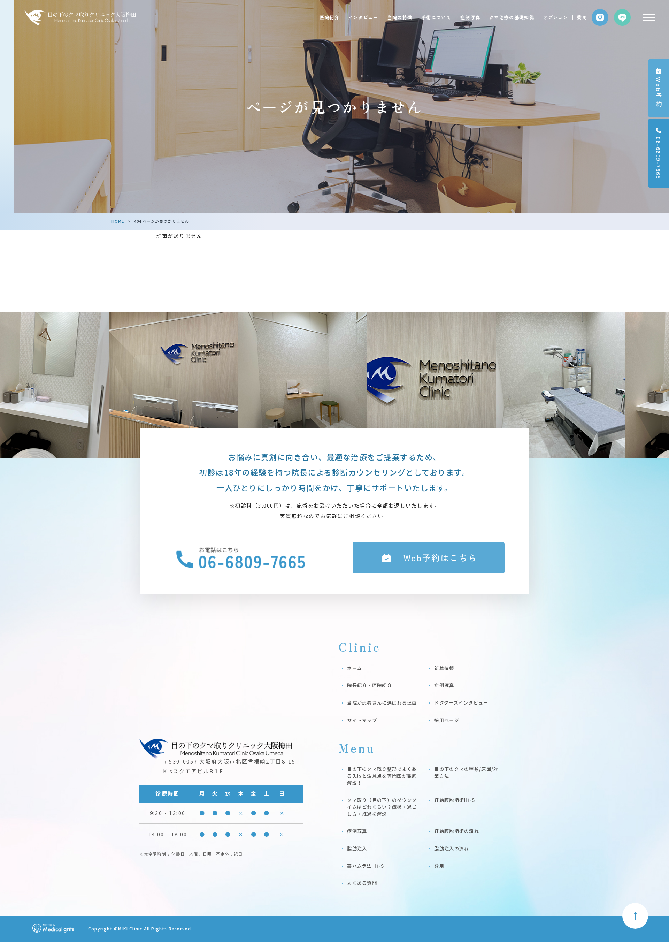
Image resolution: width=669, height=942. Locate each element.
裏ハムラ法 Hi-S (365, 866)
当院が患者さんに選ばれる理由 (382, 702)
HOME (118, 221)
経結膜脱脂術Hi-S (454, 800)
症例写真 (470, 17)
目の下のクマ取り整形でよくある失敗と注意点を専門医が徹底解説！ (382, 776)
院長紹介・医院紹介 (369, 685)
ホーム (354, 668)
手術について (436, 17)
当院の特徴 (400, 17)
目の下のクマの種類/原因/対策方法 (466, 772)
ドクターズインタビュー (461, 702)
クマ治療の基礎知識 (511, 17)
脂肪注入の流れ (451, 848)
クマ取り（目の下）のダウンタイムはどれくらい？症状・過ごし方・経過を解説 (382, 807)
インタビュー (363, 17)
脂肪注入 (357, 848)
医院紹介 (329, 17)
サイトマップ (362, 720)
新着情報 (444, 668)
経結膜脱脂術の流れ (456, 831)
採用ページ (446, 720)
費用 (582, 17)
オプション (555, 17)
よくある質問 (362, 883)
